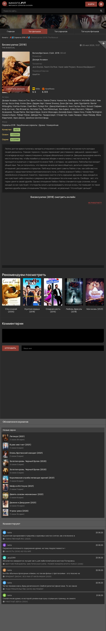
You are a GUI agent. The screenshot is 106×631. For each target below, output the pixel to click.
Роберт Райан (23, 115)
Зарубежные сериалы (27, 125)
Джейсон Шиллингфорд (37, 117)
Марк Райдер (89, 115)
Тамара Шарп (49, 115)
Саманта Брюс (9, 115)
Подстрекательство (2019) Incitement (24, 589)
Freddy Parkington (93, 112)
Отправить (10, 348)
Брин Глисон (36, 100)
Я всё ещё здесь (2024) (17, 601)
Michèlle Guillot (89, 100)
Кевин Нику (79, 112)
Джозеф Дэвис (65, 112)
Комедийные (52, 125)
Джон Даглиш (66, 103)
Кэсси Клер (14, 103)
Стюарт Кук (62, 115)
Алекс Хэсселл (77, 109)
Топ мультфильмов (90, 31)
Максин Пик (24, 100)
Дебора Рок (36, 115)
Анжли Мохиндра (49, 112)
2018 (57, 53)
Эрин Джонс (19, 117)
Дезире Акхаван (40, 59)
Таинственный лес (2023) (18, 539)
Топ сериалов (61, 31)
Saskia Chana (49, 100)
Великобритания (40, 53)
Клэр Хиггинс (8, 109)
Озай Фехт (32, 106)
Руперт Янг (43, 106)
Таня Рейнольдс (50, 109)
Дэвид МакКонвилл (58, 106)
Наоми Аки (62, 100)
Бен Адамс (64, 109)
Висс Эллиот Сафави (91, 106)
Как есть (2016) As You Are (18, 551)
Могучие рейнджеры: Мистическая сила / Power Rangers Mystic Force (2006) (44, 564)
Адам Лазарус (75, 115)
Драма (42, 125)
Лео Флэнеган (22, 109)
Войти (91, 4)
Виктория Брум (33, 112)
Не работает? (95, 203)
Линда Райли (19, 112)
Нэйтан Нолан (19, 106)
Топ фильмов (35, 31)
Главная (11, 31)
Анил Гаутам (74, 106)
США (51, 53)
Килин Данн (25, 103)
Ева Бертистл (74, 100)
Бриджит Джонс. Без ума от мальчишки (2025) (29, 576)
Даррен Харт (38, 103)
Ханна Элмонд (52, 103)
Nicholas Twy (36, 109)
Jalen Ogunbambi (81, 103)
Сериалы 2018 (8, 125)
